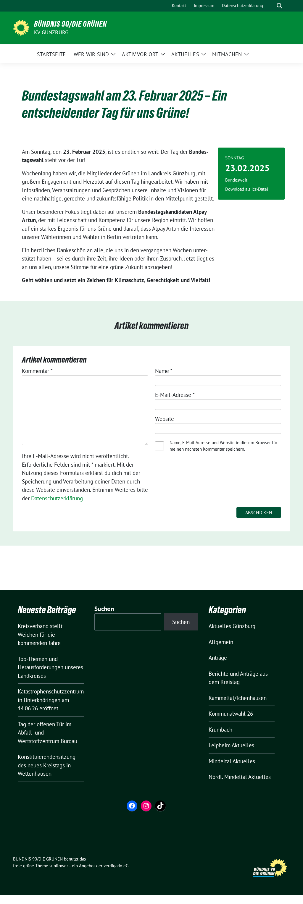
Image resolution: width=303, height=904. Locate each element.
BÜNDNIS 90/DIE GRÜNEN (70, 24)
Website (164, 418)
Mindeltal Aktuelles (232, 761)
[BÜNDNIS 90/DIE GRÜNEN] (21, 27)
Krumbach (220, 729)
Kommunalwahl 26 (231, 713)
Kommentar (37, 370)
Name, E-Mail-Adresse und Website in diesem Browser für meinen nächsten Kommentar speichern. (223, 446)
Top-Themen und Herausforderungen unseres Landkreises (50, 667)
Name (164, 370)
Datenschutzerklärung (57, 498)
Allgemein (221, 642)
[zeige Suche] (279, 6)
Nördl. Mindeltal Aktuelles (240, 776)
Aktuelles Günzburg (232, 626)
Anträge (218, 657)
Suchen (104, 609)
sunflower (58, 866)
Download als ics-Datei (246, 189)
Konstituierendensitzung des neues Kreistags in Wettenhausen (46, 765)
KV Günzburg (51, 32)
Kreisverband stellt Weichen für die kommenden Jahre (40, 634)
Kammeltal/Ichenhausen (238, 697)
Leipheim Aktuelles (231, 745)
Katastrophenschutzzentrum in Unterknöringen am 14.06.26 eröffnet (51, 700)
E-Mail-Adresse (175, 394)
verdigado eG (116, 866)
